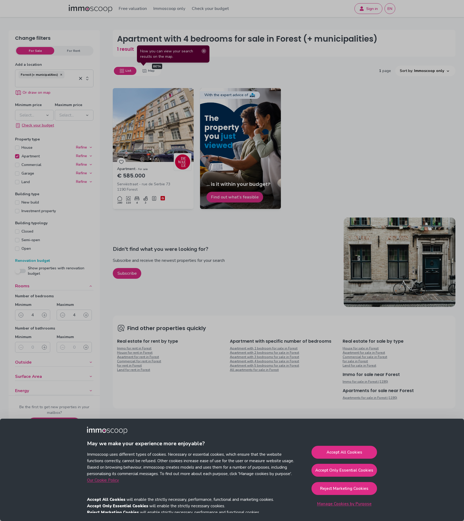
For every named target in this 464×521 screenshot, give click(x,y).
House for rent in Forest (135, 352)
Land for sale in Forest (359, 365)
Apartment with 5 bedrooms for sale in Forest (264, 365)
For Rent (73, 51)
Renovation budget (32, 260)
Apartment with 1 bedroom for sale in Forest (264, 348)
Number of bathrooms (35, 328)
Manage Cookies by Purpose (344, 503)
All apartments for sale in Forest (254, 370)
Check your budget (210, 9)
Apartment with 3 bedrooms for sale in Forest (264, 357)
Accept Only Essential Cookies (344, 470)
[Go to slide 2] (153, 159)
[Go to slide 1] (150, 159)
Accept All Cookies (344, 452)
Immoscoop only (169, 9)
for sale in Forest (355, 361)
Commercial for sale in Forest (365, 357)
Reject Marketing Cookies (344, 488)
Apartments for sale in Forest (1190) (370, 398)
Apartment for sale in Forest (364, 352)
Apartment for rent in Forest (138, 357)
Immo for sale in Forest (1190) (365, 381)
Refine (81, 147)
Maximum (65, 304)
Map (151, 70)
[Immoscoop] (90, 9)
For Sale (35, 51)
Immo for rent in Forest (134, 348)
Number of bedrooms (34, 296)
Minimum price (28, 104)
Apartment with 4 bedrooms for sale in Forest (264, 361)
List (128, 70)
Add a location (28, 64)
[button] (61, 74)
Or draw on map (36, 92)
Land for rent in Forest (133, 370)
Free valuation (133, 9)
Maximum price (68, 104)
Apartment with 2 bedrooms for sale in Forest (264, 352)
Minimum (23, 304)
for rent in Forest (129, 365)
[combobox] (48, 82)
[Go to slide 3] (156, 159)
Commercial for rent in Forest (139, 361)
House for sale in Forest (361, 348)
